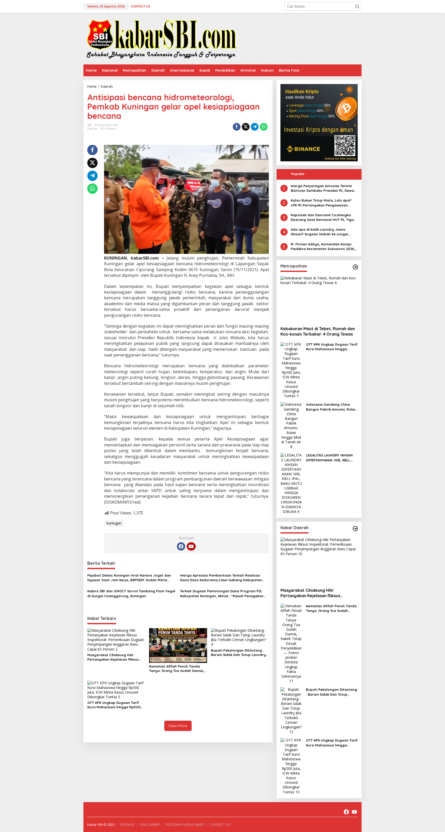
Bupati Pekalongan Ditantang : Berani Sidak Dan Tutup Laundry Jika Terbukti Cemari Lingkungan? (239, 652)
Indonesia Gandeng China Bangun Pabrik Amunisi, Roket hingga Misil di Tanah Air (331, 406)
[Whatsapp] (264, 127)
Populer (298, 173)
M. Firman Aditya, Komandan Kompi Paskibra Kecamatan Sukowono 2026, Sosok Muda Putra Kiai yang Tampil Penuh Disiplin (323, 246)
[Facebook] (181, 546)
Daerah (92, 128)
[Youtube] (191, 546)
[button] (357, 6)
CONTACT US (220, 824)
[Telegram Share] (255, 127)
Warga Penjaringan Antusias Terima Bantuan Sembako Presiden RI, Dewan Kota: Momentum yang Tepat (323, 188)
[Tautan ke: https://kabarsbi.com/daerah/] (355, 529)
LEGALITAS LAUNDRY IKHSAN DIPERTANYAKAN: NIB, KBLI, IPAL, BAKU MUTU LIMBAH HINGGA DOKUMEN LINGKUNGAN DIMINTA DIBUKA (331, 457)
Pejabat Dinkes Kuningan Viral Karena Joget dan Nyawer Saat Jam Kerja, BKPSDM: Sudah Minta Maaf (129, 577)
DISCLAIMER (150, 824)
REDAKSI (127, 824)
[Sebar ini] (237, 127)
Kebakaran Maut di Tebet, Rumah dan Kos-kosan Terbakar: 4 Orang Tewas (317, 331)
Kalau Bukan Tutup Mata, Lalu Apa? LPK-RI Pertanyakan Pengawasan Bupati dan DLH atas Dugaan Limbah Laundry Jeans (322, 202)
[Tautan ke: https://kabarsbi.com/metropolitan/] (355, 267)
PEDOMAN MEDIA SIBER (184, 824)
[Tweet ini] (246, 127)
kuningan (114, 523)
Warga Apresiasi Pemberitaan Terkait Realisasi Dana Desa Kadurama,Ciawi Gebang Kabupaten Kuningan (221, 577)
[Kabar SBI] (161, 38)
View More (177, 725)
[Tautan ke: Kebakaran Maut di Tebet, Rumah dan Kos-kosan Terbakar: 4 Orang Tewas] (319, 299)
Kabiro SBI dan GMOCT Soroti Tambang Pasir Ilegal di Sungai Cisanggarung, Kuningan (131, 593)
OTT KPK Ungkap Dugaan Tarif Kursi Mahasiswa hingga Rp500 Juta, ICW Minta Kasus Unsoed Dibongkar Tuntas (114, 705)
